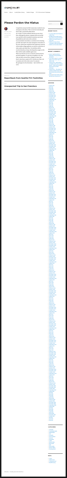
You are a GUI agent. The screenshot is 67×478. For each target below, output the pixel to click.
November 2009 (52, 228)
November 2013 (52, 162)
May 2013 (51, 171)
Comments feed (52, 461)
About (11, 12)
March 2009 (51, 239)
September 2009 (52, 231)
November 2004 (52, 308)
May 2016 (51, 121)
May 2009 (51, 237)
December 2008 (52, 244)
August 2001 (51, 358)
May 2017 (51, 105)
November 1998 (52, 403)
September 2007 (52, 262)
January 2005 (52, 306)
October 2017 (52, 98)
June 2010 (51, 219)
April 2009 (51, 238)
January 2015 (52, 143)
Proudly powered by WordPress (16, 471)
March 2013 (51, 173)
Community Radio (53, 431)
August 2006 (52, 279)
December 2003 (52, 323)
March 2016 (51, 124)
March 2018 (51, 91)
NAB (50, 444)
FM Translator (52, 436)
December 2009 (52, 227)
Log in (50, 458)
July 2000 (51, 376)
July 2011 (51, 201)
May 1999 (51, 395)
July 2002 (51, 347)
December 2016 (52, 111)
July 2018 (51, 87)
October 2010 (52, 213)
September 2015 (52, 132)
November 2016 (52, 113)
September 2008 (52, 248)
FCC (50, 433)
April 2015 (51, 139)
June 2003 (51, 332)
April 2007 (51, 268)
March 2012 (51, 190)
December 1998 (52, 402)
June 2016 (51, 120)
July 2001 (51, 359)
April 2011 (51, 205)
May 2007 (51, 267)
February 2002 (52, 351)
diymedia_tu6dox (8, 31)
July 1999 (51, 392)
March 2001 (51, 365)
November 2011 (52, 195)
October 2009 (52, 230)
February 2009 (52, 241)
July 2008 (51, 250)
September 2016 (52, 116)
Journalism (51, 439)
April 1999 (51, 396)
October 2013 (52, 164)
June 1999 (51, 394)
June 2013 (51, 169)
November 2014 (52, 146)
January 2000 (52, 384)
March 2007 (51, 270)
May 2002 (51, 350)
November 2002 (52, 341)
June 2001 (51, 361)
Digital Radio (52, 432)
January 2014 (52, 160)
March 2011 (51, 206)
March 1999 (51, 398)
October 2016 (52, 114)
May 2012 (51, 187)
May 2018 (51, 88)
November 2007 (52, 259)
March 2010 (51, 223)
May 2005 (51, 300)
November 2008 (52, 245)
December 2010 (52, 211)
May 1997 (51, 420)
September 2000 (52, 373)
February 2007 (52, 271)
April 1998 (51, 412)
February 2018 (52, 92)
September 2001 (52, 357)
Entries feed (52, 459)
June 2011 (51, 202)
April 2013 (51, 172)
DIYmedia (6, 471)
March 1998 (51, 413)
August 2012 (51, 183)
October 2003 (52, 326)
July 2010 (51, 217)
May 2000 (51, 379)
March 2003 (51, 336)
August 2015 (51, 133)
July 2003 (51, 330)
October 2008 (52, 246)
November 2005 (52, 292)
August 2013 (51, 166)
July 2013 (51, 168)
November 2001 (52, 354)
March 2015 (51, 140)
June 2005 (51, 299)
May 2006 (51, 284)
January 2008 (52, 256)
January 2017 (52, 110)
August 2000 (52, 374)
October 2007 (52, 260)
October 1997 (52, 416)
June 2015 (51, 136)
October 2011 (52, 197)
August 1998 (51, 406)
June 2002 (51, 348)
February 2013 (52, 175)
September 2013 (52, 165)
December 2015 (52, 128)
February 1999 (52, 399)
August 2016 (51, 117)
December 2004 (52, 307)
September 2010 (52, 215)
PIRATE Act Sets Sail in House (55, 44)
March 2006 (51, 286)
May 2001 (51, 362)
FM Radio (51, 435)
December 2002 (52, 340)
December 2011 (52, 194)
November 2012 (52, 179)
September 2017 (52, 99)
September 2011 (52, 198)
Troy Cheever (52, 58)
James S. (51, 54)
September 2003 (52, 328)
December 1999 (52, 385)
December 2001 (52, 352)
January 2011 (52, 209)
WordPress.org (52, 462)
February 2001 (52, 366)
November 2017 (52, 96)
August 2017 (51, 100)
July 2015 (51, 135)
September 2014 (52, 149)
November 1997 (52, 414)
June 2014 (51, 153)
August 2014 (51, 150)
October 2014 (52, 147)
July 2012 (51, 184)
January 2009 (52, 242)
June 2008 (51, 252)
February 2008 (52, 255)
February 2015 (52, 142)
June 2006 (51, 282)
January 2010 (52, 226)
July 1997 (51, 417)
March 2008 (51, 253)
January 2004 (52, 322)
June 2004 (51, 315)
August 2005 (52, 296)
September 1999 (52, 390)
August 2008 (52, 249)
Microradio (51, 443)
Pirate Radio (51, 446)
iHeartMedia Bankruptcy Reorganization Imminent (55, 56)
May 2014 (51, 154)
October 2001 (52, 355)
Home (6, 12)
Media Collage (30, 12)
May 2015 (51, 138)
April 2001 (51, 363)
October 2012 (52, 180)
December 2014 (52, 144)
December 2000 (52, 369)
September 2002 (52, 344)
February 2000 (52, 383)
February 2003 (52, 337)
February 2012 (52, 191)
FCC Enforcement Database (43, 12)
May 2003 (51, 333)
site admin (6, 37)
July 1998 (51, 407)
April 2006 (51, 285)
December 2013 (52, 161)
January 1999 (52, 401)
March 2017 (51, 107)
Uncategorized (7, 35)
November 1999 (52, 387)
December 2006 (52, 274)
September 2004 (52, 311)
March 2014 (51, 157)
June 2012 (51, 186)
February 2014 (52, 158)
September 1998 (52, 405)
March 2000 (51, 381)
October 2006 (52, 277)
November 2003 (52, 325)
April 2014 (51, 155)
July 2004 (51, 314)
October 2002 (52, 343)
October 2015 (52, 131)
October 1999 (52, 388)
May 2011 (51, 204)
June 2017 (51, 103)
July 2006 (51, 281)
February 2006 (52, 288)
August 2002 (52, 346)
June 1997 (51, 419)
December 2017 (52, 95)
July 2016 (51, 118)
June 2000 (51, 377)
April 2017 (51, 106)
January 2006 (52, 289)
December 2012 (52, 178)
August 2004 (52, 312)
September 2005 (52, 295)
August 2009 (52, 233)
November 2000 (52, 370)
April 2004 (51, 318)
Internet (51, 438)
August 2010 (51, 216)
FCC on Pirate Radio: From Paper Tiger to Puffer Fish (55, 60)
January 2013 (52, 176)
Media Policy (52, 442)
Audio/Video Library (20, 12)
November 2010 (52, 212)
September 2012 (52, 182)
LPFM (50, 440)
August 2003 (52, 329)
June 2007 (51, 266)
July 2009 (51, 234)
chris (50, 74)
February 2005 (52, 304)
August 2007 (52, 263)
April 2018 (51, 89)
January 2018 (52, 93)
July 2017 (51, 102)
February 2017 (52, 109)
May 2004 (51, 317)
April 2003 (51, 334)
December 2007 (52, 257)
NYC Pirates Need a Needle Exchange (55, 67)
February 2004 (52, 321)
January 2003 (52, 339)
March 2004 (51, 319)
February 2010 (52, 224)
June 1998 (51, 409)
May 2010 (51, 220)
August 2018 (51, 85)
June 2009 (51, 235)
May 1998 (51, 410)
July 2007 (51, 264)
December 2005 (52, 290)
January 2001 (52, 368)
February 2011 (52, 208)
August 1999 (51, 391)
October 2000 (52, 372)
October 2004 (52, 310)
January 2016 (52, 127)
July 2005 (51, 297)
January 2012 (52, 193)
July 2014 (51, 151)
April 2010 (51, 222)
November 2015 (52, 129)
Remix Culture (52, 447)
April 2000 (51, 380)
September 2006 (52, 278)
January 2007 (52, 273)
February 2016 (52, 125)
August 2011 (51, 200)
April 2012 (51, 189)
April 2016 (51, 122)
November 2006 (52, 275)
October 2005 (52, 293)
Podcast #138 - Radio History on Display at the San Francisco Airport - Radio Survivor (56, 64)
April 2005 (51, 301)
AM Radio (51, 429)
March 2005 (51, 303)
